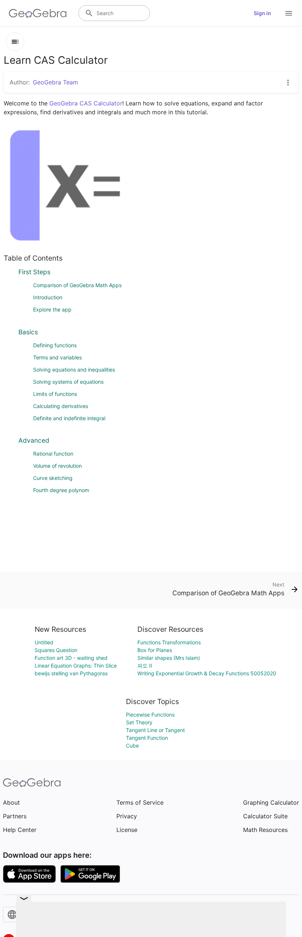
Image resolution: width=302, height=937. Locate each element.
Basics (28, 332)
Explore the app (52, 309)
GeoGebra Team (55, 82)
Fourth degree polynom (61, 490)
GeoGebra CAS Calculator (85, 103)
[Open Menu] (288, 13)
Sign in (262, 13)
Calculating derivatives (60, 406)
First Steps (34, 272)
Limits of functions (55, 394)
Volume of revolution (57, 466)
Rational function (53, 453)
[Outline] (15, 41)
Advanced (33, 440)
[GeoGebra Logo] (38, 13)
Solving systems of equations (68, 382)
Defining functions (55, 345)
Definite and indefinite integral (69, 418)
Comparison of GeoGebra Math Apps (77, 285)
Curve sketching (53, 478)
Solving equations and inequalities (74, 369)
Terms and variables (57, 357)
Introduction (47, 297)
